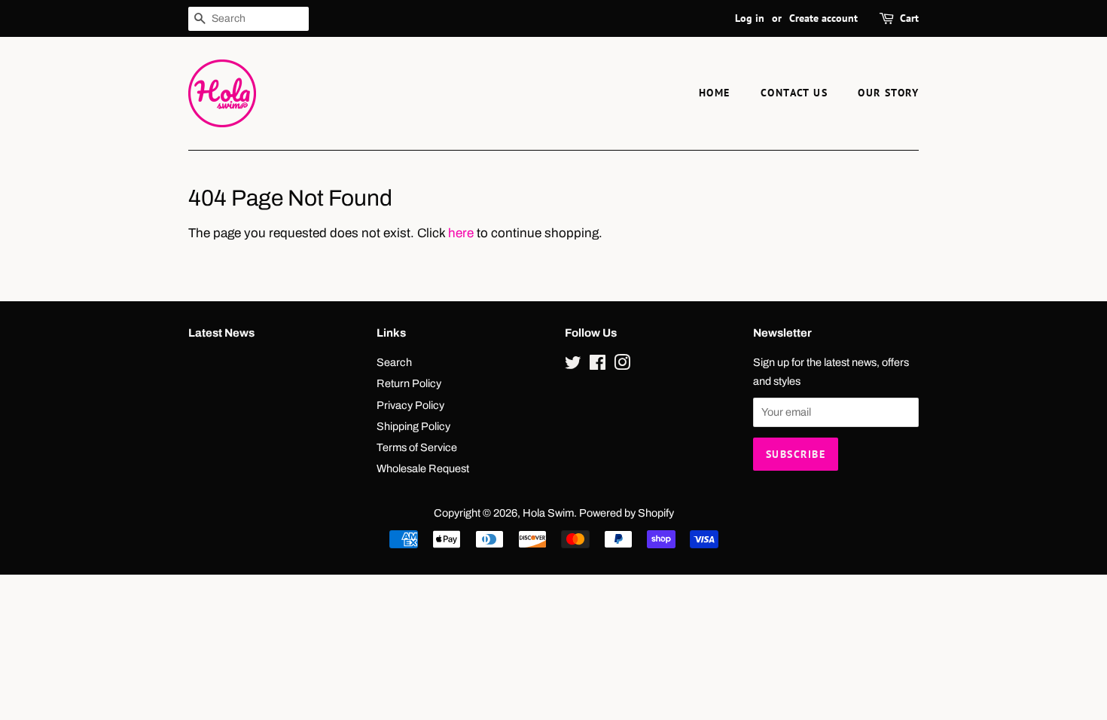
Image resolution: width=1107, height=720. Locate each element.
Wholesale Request (423, 468)
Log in (749, 18)
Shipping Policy (413, 426)
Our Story (888, 92)
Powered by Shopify (626, 513)
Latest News (221, 333)
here (461, 233)
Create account (823, 18)
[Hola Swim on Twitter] (573, 365)
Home (714, 92)
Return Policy (409, 383)
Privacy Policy (410, 405)
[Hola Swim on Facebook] (597, 365)
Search (394, 362)
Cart (909, 18)
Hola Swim (548, 513)
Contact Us (794, 92)
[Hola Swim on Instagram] (622, 365)
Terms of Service (417, 447)
